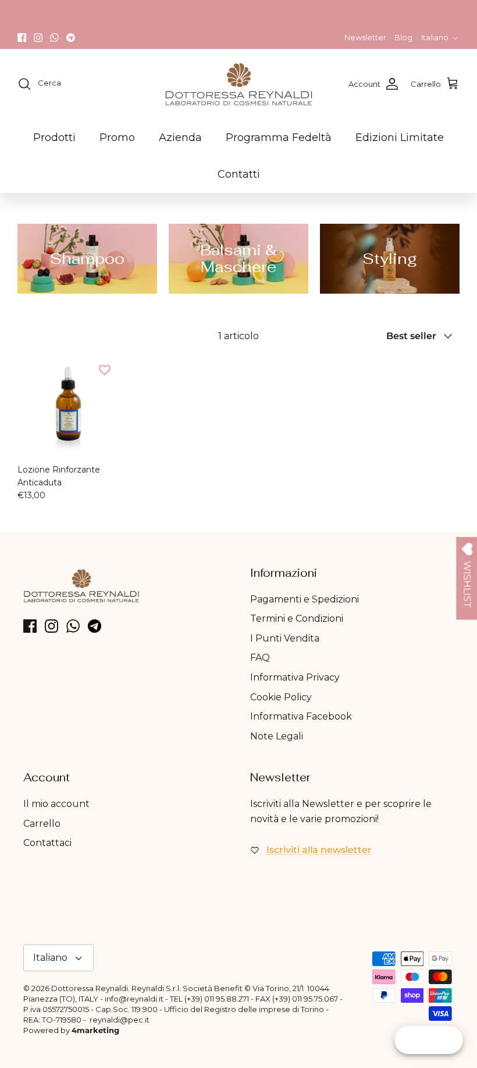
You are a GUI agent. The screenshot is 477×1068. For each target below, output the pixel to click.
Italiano (434, 37)
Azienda (180, 137)
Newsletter (365, 37)
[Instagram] (38, 37)
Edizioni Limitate (399, 137)
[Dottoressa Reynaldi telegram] (70, 37)
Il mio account (56, 803)
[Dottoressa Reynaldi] (239, 84)
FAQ (260, 657)
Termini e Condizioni (296, 618)
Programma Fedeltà (279, 137)
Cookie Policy (281, 697)
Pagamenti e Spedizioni (304, 599)
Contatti (239, 174)
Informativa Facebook (301, 716)
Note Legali (276, 736)
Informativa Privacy (295, 677)
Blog (403, 37)
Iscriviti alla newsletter (319, 849)
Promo (117, 137)
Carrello (41, 823)
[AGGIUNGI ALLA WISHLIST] (104, 370)
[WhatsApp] (54, 37)
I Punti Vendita (284, 638)
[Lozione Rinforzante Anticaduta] (68, 406)
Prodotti (54, 137)
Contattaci (47, 842)
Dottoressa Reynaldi (89, 988)
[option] (87, 259)
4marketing (95, 1030)
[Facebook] (21, 37)
